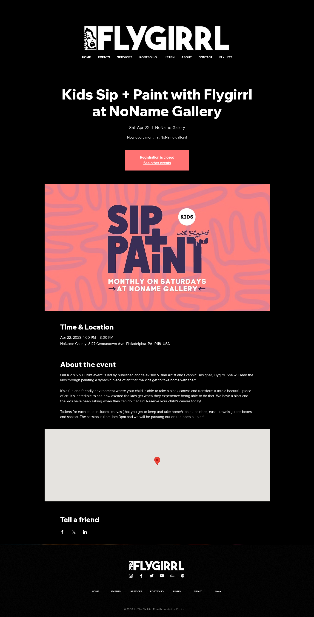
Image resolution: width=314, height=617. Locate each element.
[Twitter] (151, 575)
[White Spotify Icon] (182, 575)
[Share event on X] (73, 532)
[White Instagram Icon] (131, 575)
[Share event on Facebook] (62, 532)
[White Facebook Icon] (141, 575)
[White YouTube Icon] (162, 575)
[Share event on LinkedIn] (85, 532)
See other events (157, 163)
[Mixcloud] (172, 575)
